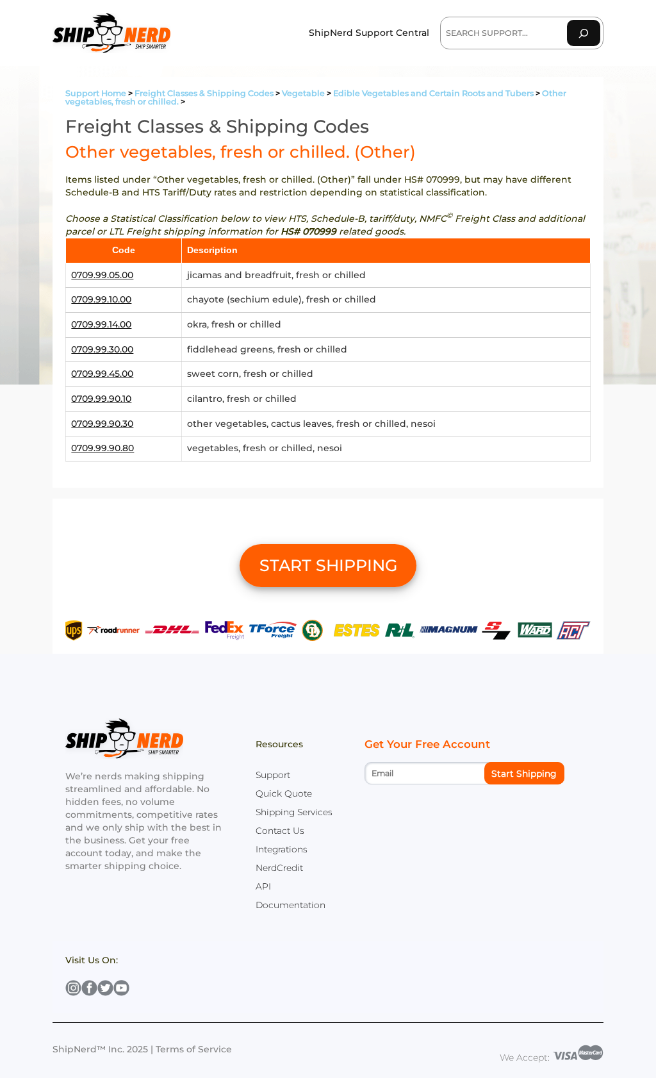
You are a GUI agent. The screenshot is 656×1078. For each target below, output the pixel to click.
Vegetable (303, 93)
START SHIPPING (328, 565)
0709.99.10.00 (101, 299)
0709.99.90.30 (102, 423)
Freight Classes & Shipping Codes (204, 93)
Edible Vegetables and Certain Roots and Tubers (433, 93)
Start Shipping (524, 773)
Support (273, 775)
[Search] (583, 33)
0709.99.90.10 (101, 398)
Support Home (95, 93)
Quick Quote (284, 793)
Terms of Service (194, 1049)
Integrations (282, 849)
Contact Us (280, 830)
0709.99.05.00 (102, 275)
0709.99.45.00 (102, 373)
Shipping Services (294, 812)
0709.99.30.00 (102, 349)
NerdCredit (279, 868)
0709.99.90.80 (102, 448)
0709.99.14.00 (101, 324)
